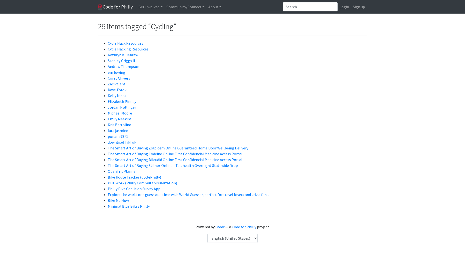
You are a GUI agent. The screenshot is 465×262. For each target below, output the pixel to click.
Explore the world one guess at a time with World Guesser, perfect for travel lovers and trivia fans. (188, 194)
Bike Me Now (118, 200)
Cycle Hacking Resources (128, 49)
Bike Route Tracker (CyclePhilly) (134, 177)
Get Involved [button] (149, 6)
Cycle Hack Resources (125, 43)
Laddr (220, 226)
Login (344, 6)
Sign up (359, 6)
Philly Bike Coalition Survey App (134, 188)
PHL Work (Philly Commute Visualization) (142, 182)
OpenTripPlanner (122, 171)
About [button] (213, 6)
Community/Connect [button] (184, 6)
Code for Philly (117, 7)
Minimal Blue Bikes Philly (129, 206)
